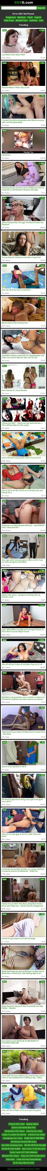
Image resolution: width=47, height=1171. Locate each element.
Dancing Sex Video (34, 1131)
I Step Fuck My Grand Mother (29, 1159)
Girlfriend (33, 20)
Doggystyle (11, 17)
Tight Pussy (9, 20)
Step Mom (10, 1159)
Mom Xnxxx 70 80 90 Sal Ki (33, 1149)
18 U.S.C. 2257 (33, 1169)
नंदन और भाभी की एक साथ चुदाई (34, 1145)
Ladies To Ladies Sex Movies (14, 1135)
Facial (30, 17)
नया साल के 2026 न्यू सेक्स (11, 1149)
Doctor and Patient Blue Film (23, 1127)
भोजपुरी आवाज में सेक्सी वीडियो (34, 1138)
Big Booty (22, 17)
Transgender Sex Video (12, 1138)
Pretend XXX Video (16, 1124)
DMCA (23, 1169)
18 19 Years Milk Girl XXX (23, 1163)
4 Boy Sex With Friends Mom (33, 1156)
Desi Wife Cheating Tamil (12, 1145)
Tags (16, 1169)
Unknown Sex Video (36, 1135)
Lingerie (37, 17)
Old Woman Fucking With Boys (23, 1141)
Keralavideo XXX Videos (14, 1131)
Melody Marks (32, 1124)
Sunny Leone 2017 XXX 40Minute (23, 1152)
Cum (41, 20)
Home (10, 1169)
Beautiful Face (21, 20)
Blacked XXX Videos (10, 1156)
